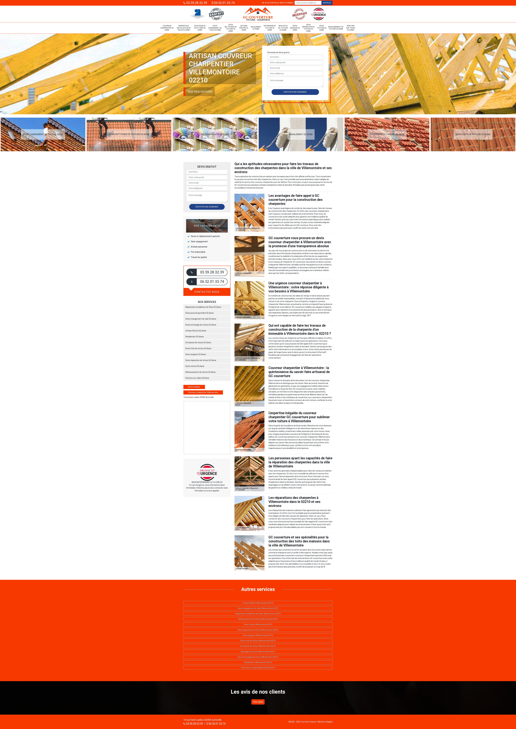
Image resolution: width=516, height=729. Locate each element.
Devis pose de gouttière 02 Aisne (200, 28)
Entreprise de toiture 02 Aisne (270, 28)
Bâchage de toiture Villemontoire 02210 (258, 651)
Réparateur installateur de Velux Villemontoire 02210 (258, 614)
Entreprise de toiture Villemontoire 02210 (258, 646)
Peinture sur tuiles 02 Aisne (350, 28)
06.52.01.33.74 (224, 3)
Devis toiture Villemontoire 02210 (258, 624)
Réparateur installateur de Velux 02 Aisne (184, 28)
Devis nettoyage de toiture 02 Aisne (231, 28)
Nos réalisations (200, 91)
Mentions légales (325, 722)
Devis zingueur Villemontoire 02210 (258, 635)
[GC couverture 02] (258, 14)
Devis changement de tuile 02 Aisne (215, 28)
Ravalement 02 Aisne (256, 28)
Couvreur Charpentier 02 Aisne (167, 28)
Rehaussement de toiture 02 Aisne (335, 28)
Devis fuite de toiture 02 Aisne (283, 28)
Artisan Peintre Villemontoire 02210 (258, 603)
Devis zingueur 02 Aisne (295, 28)
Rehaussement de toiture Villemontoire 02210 (258, 619)
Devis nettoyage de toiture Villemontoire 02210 (258, 657)
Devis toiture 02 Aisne (321, 28)
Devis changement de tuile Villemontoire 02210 (258, 608)
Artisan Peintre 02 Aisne (243, 28)
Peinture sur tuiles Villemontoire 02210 (258, 668)
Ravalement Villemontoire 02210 (258, 662)
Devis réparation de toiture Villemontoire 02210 (258, 630)
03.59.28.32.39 (196, 3)
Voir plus (258, 701)
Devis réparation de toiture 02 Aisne (308, 28)
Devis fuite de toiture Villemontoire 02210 (258, 641)
